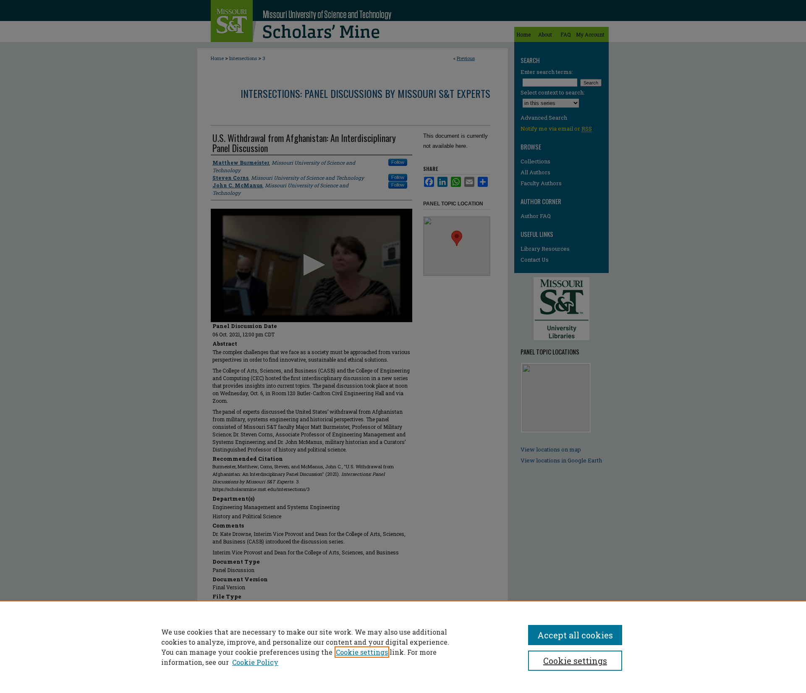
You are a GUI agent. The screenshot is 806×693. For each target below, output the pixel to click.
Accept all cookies (575, 635)
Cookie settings (362, 652)
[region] (403, 647)
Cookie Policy (255, 662)
